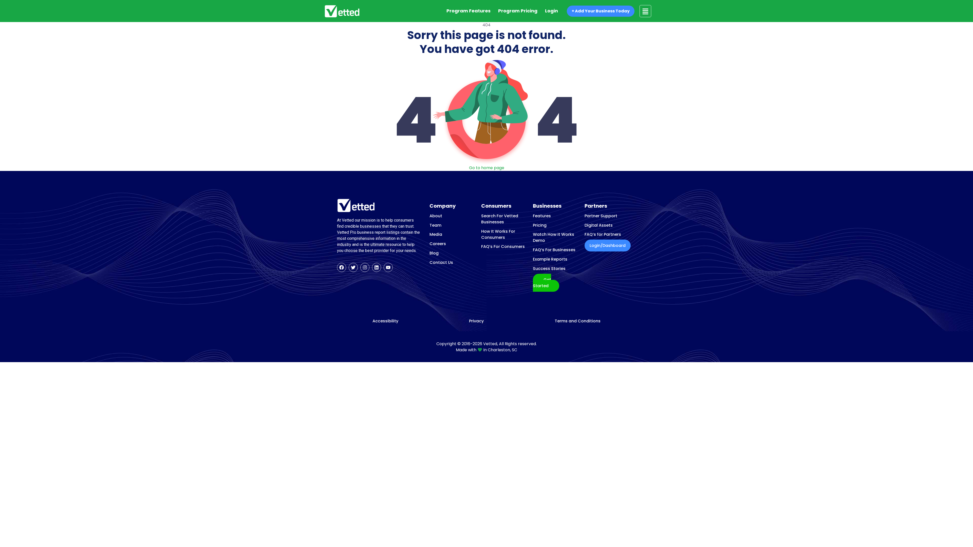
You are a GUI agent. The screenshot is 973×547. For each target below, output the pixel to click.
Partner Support (601, 216)
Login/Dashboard (608, 245)
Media (435, 234)
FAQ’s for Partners (603, 234)
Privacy (476, 321)
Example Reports (550, 259)
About (435, 216)
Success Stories (549, 268)
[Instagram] (364, 267)
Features (542, 216)
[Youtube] (388, 267)
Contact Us (441, 262)
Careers (437, 244)
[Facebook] (341, 267)
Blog (434, 253)
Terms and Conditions (578, 321)
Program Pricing (517, 11)
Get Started (542, 283)
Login (551, 11)
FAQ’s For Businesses (554, 250)
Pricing (540, 225)
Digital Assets (599, 225)
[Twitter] (353, 267)
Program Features (468, 11)
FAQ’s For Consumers (503, 246)
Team (435, 225)
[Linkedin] (376, 267)
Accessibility (385, 321)
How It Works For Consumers (498, 234)
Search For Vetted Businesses (499, 219)
